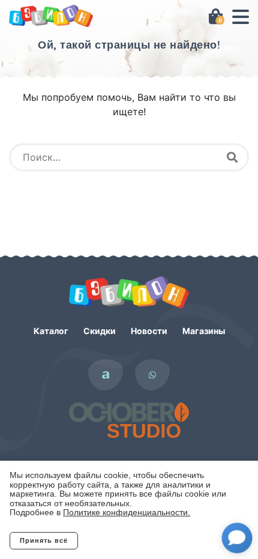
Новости (149, 331)
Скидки (99, 331)
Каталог (51, 331)
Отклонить (126, 540)
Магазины (203, 331)
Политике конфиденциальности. (126, 512)
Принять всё (44, 540)
